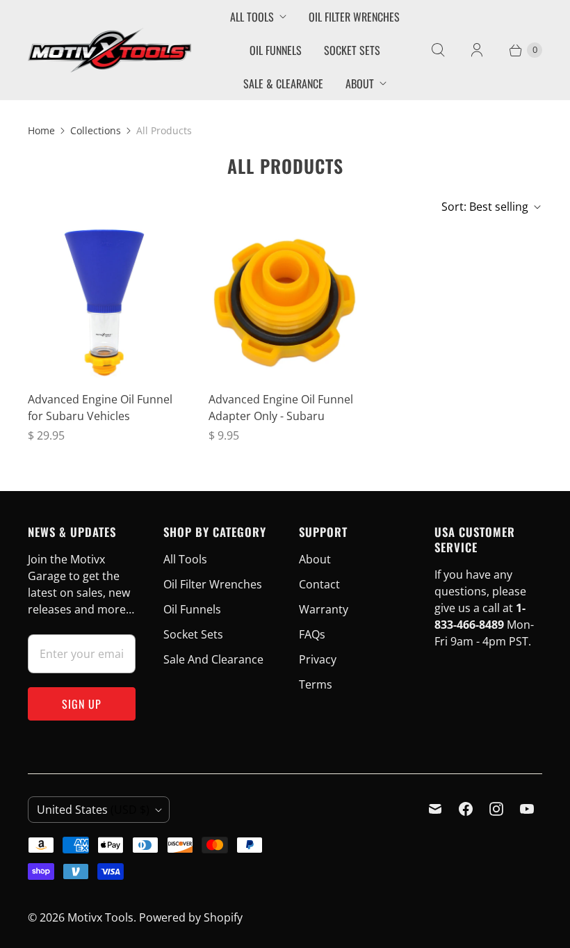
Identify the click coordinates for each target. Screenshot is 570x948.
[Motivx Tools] (109, 50)
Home (41, 130)
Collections (95, 130)
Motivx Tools (100, 917)
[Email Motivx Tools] (435, 808)
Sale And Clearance (213, 659)
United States (93, 809)
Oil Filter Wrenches (354, 16)
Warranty (323, 609)
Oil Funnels (276, 50)
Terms (315, 684)
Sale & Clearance (283, 83)
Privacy (317, 659)
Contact (319, 584)
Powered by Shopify (191, 917)
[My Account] (476, 50)
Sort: (484, 206)
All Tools (252, 16)
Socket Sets (352, 50)
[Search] (437, 50)
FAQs (312, 634)
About (359, 83)
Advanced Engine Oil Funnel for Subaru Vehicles (100, 408)
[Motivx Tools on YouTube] (527, 808)
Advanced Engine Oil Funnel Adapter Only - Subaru (281, 408)
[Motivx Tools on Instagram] (496, 808)
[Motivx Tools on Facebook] (465, 808)
